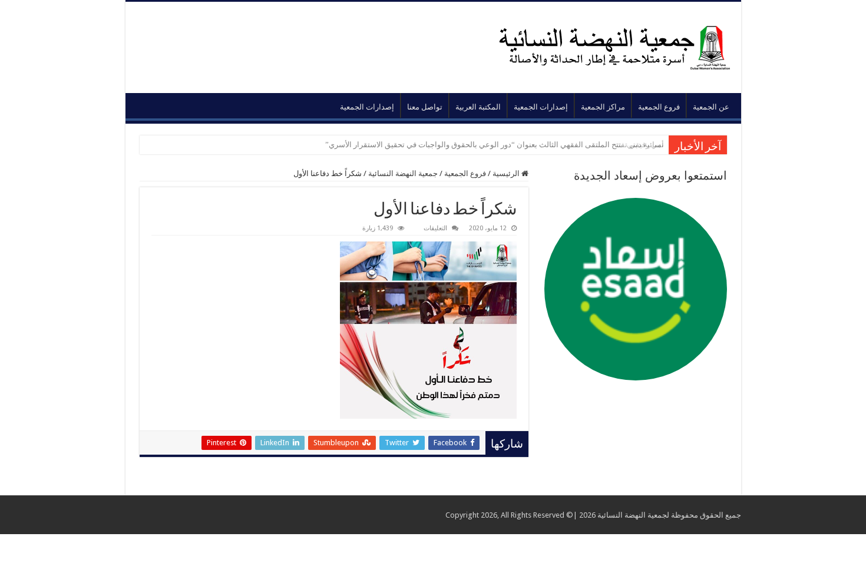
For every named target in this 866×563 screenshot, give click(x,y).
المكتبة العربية (478, 106)
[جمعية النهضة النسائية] (601, 45)
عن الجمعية (711, 106)
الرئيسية (507, 173)
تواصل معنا (424, 106)
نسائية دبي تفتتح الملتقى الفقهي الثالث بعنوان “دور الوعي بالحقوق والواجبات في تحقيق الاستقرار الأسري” (494, 144)
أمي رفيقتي (645, 144)
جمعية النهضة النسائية (403, 173)
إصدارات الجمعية (541, 106)
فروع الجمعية (659, 106)
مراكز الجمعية (603, 106)
